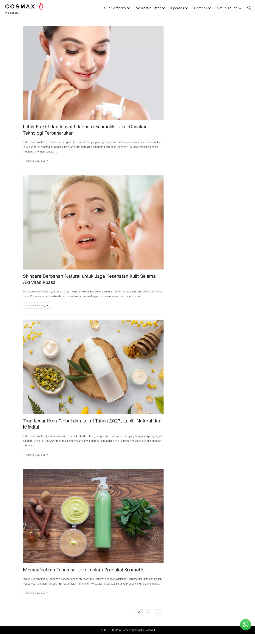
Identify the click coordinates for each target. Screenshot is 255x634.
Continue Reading (38, 162)
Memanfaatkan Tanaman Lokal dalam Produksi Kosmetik (83, 570)
